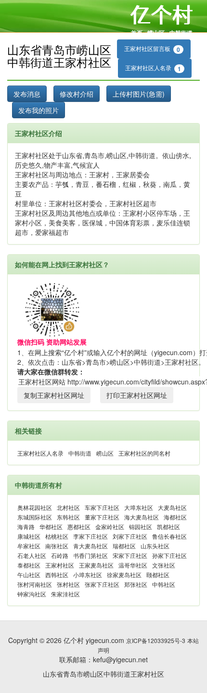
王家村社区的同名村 (144, 453)
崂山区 (156, 32)
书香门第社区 (90, 555)
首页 (136, 32)
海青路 (26, 526)
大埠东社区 (138, 507)
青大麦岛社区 (90, 546)
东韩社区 (68, 517)
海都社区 (175, 517)
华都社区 (51, 526)
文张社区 (163, 565)
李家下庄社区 (90, 536)
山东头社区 (155, 546)
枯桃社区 (56, 536)
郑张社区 (135, 584)
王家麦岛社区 (96, 565)
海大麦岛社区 (141, 517)
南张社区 (56, 546)
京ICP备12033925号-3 (155, 640)
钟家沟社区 (31, 594)
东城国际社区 (34, 517)
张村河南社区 (34, 584)
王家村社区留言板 (152, 49)
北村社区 (68, 507)
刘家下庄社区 (130, 536)
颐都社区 (157, 574)
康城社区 (28, 536)
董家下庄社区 (102, 517)
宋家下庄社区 (130, 555)
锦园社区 (140, 526)
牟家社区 (28, 546)
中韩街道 (181, 32)
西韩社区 (56, 574)
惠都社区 (79, 526)
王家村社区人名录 (153, 68)
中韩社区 (163, 584)
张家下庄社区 (102, 584)
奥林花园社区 (34, 507)
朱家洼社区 (65, 594)
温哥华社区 (132, 565)
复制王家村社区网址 (54, 395)
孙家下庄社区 (169, 555)
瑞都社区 (124, 546)
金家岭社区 (109, 526)
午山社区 (28, 574)
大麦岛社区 (172, 507)
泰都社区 (28, 565)
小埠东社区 (87, 574)
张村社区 (68, 584)
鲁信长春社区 (169, 536)
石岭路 (59, 555)
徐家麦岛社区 (124, 574)
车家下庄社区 (102, 507)
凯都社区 (168, 526)
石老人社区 (31, 555)
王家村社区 (59, 565)
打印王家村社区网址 (136, 395)
